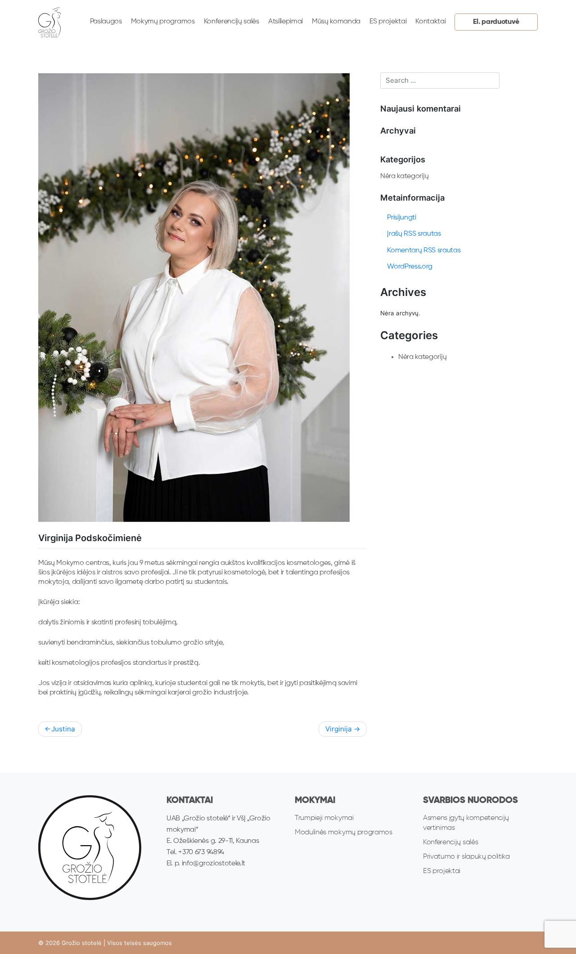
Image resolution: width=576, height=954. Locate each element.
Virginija (338, 729)
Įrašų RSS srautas (414, 233)
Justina (63, 729)
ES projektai (387, 21)
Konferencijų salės (231, 21)
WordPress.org (409, 266)
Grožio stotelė (82, 942)
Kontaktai (430, 21)
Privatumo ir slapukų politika (466, 856)
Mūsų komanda (336, 21)
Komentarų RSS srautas (423, 250)
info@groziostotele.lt (213, 863)
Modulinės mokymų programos (343, 832)
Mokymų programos (163, 21)
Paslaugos (106, 21)
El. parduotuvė (496, 22)
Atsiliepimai (285, 21)
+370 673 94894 (200, 852)
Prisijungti (401, 217)
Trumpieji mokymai (324, 818)
